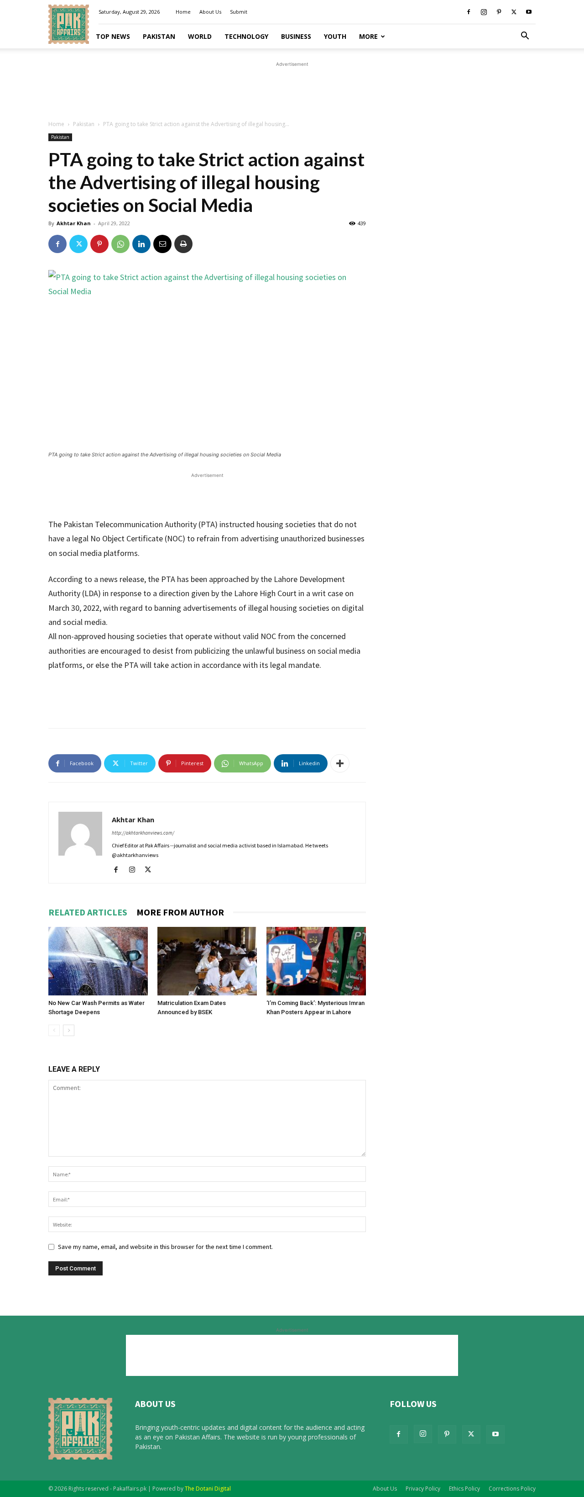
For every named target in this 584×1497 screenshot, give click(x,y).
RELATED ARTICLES (87, 912)
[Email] (162, 244)
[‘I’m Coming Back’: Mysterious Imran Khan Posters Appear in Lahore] (316, 961)
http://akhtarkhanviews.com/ (143, 833)
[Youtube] (529, 11)
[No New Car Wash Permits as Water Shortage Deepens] (98, 961)
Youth (335, 36)
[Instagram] (483, 11)
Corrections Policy (512, 1488)
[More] (339, 763)
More (368, 36)
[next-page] (68, 1030)
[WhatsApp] (120, 244)
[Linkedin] (141, 244)
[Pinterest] (499, 11)
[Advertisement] (292, 89)
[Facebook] (468, 11)
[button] (525, 36)
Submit (238, 11)
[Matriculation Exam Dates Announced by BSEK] (207, 961)
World (200, 36)
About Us (210, 11)
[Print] (183, 244)
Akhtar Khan (74, 223)
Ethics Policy (464, 1488)
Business (296, 36)
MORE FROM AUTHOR (180, 912)
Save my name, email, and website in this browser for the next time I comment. (165, 1247)
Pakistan (159, 36)
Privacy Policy (423, 1488)
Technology (246, 36)
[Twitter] (514, 11)
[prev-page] (54, 1030)
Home (183, 11)
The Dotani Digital (208, 1488)
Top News (113, 36)
